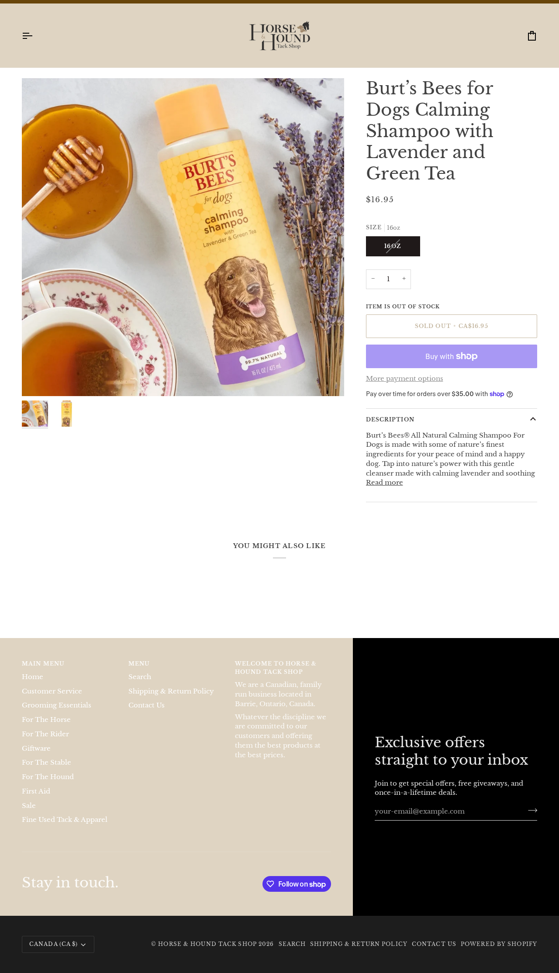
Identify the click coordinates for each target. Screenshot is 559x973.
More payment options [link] (404, 388)
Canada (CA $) (53, 953)
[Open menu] (35, 45)
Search (139, 686)
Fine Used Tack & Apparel (64, 829)
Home (32, 686)
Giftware (36, 757)
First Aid (36, 800)
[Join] (530, 819)
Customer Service (52, 700)
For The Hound (48, 786)
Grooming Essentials (56, 714)
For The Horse (46, 729)
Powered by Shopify (499, 953)
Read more (384, 492)
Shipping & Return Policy (171, 700)
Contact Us (146, 714)
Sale (29, 814)
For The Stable (46, 772)
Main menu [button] (43, 672)
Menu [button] (139, 672)
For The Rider (45, 743)
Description (390, 428)
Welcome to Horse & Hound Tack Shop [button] (276, 676)
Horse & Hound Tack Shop (208, 953)
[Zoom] (38, 389)
